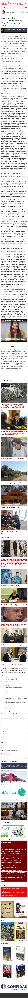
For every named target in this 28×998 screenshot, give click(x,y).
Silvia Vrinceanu (10, 12)
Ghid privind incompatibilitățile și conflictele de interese (13, 857)
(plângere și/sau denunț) (13, 849)
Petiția (2, 847)
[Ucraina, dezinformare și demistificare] (14, 797)
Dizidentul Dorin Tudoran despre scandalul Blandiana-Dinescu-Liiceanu (14, 624)
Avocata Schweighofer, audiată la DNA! (12, 459)
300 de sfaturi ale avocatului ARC (8, 846)
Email (2, 737)
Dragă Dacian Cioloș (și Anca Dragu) (11, 664)
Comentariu (3, 717)
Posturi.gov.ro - (12, 879)
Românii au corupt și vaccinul (10, 585)
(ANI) (12, 860)
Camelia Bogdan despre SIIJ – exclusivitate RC (14, 605)
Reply (6, 681)
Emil (2, 676)
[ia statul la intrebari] (13, 837)
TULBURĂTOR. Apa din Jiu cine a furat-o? (13, 483)
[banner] (14, 3)
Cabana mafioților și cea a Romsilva (11, 507)
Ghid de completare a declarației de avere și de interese (13, 855)
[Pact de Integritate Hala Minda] (14, 782)
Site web (2, 742)
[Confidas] (14, 990)
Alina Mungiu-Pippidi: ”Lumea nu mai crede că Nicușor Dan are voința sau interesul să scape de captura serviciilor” (14, 433)
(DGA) (12, 870)
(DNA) (12, 858)
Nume (2, 731)
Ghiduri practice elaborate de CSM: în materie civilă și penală (13, 873)
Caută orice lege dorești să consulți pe (13, 875)
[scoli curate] (14, 768)
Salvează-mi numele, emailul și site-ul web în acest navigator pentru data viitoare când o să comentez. (13, 749)
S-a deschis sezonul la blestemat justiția (13, 645)
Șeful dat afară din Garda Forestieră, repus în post (14, 532)
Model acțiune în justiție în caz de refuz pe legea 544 (12, 853)
